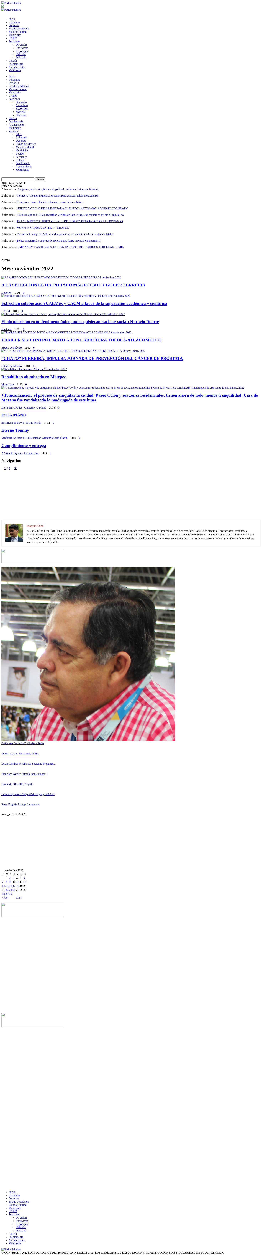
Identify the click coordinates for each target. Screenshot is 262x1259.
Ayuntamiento (16, 67)
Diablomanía (16, 63)
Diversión (21, 44)
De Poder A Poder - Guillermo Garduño (23, 407)
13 (24, 881)
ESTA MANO (14, 415)
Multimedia (15, 70)
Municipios (15, 34)
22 (7, 889)
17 (14, 885)
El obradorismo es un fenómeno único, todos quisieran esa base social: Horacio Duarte (80, 321)
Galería (13, 60)
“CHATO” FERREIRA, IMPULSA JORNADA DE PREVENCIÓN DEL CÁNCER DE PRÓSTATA (92, 358)
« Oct (5, 897)
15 (7, 885)
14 (3, 885)
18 (17, 885)
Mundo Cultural (18, 31)
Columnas (14, 22)
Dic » (19, 897)
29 (7, 893)
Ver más (13, 131)
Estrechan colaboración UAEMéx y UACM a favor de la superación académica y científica (84, 303)
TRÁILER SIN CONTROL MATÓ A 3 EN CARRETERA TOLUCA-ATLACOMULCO (81, 340)
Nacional (6, 329)
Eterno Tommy (15, 430)
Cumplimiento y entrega (23, 445)
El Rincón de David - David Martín (21, 422)
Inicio (12, 18)
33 (15, 468)
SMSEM (21, 54)
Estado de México (19, 28)
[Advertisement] (108, 495)
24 (14, 889)
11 (17, 881)
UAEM (13, 38)
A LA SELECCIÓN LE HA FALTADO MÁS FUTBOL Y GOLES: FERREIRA (73, 285)
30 (10, 893)
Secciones (14, 41)
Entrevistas (22, 47)
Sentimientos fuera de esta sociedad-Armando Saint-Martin (34, 437)
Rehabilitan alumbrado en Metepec (33, 376)
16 (10, 885)
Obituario (21, 57)
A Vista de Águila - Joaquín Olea (20, 453)
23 (10, 889)
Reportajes (22, 51)
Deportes (14, 25)
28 (3, 893)
